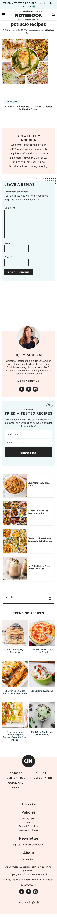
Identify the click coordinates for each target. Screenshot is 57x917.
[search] (53, 14)
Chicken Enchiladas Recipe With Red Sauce (15, 692)
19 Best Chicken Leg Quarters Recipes (38, 511)
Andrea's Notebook (28, 15)
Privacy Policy (29, 818)
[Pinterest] (28, 389)
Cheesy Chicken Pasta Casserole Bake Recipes (40, 539)
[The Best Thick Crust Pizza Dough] (42, 644)
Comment (10, 207)
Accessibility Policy (28, 830)
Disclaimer (28, 822)
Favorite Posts (28, 859)
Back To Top (27, 885)
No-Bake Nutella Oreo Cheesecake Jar (39, 567)
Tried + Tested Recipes (28, 5)
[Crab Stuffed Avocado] (42, 685)
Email (8, 257)
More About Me (28, 381)
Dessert (16, 773)
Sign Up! (17, 844)
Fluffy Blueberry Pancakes (15, 650)
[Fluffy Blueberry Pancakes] (15, 644)
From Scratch (41, 777)
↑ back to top (29, 804)
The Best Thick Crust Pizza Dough (42, 650)
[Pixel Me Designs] (33, 903)
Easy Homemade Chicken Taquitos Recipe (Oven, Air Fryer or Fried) (15, 736)
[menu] (3, 14)
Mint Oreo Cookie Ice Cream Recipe (42, 733)
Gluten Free (16, 777)
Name (8, 243)
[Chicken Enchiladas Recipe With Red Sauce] (15, 685)
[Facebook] (21, 389)
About (35, 879)
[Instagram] (35, 389)
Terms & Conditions (28, 826)
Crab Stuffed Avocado (42, 691)
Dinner (41, 773)
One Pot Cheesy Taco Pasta (39, 484)
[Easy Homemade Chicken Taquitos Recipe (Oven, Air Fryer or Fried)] (15, 726)
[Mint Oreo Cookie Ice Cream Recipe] (42, 726)
